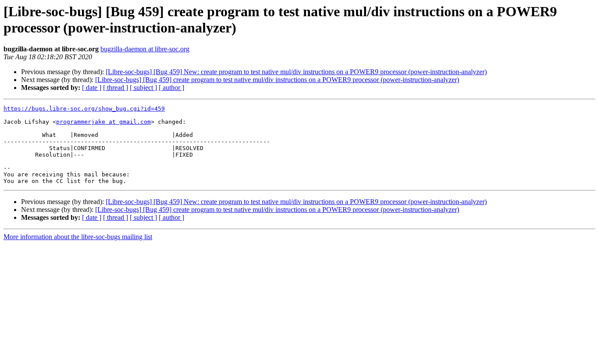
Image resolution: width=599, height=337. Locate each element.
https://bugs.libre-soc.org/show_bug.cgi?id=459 (84, 108)
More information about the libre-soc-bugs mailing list (78, 236)
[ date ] (91, 87)
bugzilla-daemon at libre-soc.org (144, 49)
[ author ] (171, 87)
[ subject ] (143, 87)
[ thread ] (115, 87)
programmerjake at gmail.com (103, 121)
